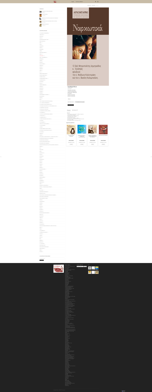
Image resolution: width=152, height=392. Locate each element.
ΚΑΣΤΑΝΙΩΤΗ (41, 156)
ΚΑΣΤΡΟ (41, 157)
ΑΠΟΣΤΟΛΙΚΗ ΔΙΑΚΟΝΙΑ (43, 52)
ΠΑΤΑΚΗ (41, 204)
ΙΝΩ (40, 148)
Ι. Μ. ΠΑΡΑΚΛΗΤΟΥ (42, 115)
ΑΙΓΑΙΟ (40, 44)
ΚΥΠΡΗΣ (41, 162)
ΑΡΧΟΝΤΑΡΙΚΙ (93, 5)
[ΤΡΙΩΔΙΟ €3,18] (151, 157)
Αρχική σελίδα (89, 5)
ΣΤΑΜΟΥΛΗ (41, 222)
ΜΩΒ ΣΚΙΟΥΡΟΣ (42, 182)
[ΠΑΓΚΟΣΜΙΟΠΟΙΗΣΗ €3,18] (1, 157)
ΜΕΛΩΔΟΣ (41, 172)
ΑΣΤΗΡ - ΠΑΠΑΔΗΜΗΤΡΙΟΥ (43, 57)
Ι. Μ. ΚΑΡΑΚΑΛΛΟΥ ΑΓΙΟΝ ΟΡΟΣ (44, 109)
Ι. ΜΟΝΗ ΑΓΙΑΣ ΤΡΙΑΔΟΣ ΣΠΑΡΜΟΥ (44, 123)
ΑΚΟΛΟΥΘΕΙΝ (41, 46)
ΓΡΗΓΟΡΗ (41, 67)
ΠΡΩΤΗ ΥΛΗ (41, 214)
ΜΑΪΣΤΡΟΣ (41, 167)
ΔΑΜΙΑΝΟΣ (41, 68)
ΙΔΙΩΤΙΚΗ (41, 135)
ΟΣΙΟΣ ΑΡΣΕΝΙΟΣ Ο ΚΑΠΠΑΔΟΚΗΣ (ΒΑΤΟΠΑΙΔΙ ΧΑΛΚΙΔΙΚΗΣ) (48, 194)
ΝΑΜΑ (40, 183)
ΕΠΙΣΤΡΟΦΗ (41, 88)
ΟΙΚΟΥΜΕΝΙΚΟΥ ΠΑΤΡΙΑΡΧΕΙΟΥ (44, 191)
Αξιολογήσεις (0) (75, 110)
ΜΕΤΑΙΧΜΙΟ (41, 175)
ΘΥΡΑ (40, 99)
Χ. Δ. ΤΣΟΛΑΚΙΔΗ (42, 243)
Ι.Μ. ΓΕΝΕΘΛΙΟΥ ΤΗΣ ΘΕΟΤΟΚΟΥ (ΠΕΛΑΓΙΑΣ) (45, 130)
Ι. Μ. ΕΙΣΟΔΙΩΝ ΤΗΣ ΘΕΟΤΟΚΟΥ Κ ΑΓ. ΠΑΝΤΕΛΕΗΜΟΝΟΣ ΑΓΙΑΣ (48, 105)
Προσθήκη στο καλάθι (80, 102)
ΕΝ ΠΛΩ (41, 83)
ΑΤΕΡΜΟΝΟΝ (41, 58)
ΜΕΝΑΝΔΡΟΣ (41, 173)
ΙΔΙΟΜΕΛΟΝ (41, 133)
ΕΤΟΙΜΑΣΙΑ (41, 91)
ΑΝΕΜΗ (41, 50)
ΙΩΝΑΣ (40, 151)
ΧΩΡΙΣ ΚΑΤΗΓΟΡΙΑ (42, 248)
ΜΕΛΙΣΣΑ (41, 170)
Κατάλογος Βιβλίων (79, 1)
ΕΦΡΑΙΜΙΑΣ (41, 92)
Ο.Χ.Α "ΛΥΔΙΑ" (41, 190)
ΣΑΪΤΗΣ (41, 219)
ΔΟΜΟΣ (40, 70)
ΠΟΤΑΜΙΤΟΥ (41, 209)
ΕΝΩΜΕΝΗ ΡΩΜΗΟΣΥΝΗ (43, 84)
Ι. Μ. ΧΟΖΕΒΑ (41, 120)
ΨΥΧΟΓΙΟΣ (41, 251)
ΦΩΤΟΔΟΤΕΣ (41, 241)
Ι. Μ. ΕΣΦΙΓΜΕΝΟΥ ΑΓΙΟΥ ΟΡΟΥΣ (44, 107)
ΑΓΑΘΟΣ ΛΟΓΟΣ (42, 34)
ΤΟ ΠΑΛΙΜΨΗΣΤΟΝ (42, 230)
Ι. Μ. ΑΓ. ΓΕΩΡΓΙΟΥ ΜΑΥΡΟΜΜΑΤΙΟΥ (44, 102)
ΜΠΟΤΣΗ (41, 178)
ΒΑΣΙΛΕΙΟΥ (41, 62)
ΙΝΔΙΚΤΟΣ (41, 146)
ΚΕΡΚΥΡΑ (41, 160)
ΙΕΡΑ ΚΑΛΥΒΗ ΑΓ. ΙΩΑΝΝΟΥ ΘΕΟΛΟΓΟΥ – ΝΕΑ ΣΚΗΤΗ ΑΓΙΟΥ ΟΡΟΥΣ (49, 136)
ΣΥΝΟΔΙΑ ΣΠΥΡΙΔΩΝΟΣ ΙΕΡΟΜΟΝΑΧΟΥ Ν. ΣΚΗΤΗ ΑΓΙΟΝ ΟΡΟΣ (48, 225)
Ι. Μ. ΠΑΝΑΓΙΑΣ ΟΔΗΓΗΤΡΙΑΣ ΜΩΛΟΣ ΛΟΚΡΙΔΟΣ (46, 114)
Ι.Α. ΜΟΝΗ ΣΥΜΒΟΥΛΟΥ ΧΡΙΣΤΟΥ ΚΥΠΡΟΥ (45, 128)
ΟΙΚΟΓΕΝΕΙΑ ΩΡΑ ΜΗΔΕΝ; (103, 135)
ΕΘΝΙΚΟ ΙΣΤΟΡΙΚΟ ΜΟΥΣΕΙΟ (43, 73)
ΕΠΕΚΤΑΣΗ (41, 86)
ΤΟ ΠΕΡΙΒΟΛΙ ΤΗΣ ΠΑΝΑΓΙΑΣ (43, 232)
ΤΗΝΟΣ (66, 374)
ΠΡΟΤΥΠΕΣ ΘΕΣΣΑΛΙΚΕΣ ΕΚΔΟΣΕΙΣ (44, 212)
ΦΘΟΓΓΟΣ (41, 237)
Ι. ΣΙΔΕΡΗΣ (41, 126)
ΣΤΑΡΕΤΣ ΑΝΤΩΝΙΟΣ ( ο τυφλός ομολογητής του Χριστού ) (93, 136)
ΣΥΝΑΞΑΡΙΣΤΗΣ (42, 224)
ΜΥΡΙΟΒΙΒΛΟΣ (41, 180)
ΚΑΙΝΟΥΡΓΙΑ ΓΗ (42, 152)
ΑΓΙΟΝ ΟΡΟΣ (41, 36)
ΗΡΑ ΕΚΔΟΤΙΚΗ (42, 96)
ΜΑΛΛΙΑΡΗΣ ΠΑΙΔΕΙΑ (42, 169)
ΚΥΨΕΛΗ (41, 164)
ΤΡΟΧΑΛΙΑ (41, 233)
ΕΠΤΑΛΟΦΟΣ (41, 89)
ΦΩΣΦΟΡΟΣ (41, 240)
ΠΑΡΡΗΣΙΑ (41, 203)
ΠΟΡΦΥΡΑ (41, 207)
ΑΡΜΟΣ (40, 54)
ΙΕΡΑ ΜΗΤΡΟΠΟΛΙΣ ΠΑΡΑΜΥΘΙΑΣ (44, 139)
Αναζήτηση (41, 260)
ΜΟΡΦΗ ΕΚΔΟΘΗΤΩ (42, 177)
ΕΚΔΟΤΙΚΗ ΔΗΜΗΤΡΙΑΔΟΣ (43, 75)
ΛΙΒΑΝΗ (41, 165)
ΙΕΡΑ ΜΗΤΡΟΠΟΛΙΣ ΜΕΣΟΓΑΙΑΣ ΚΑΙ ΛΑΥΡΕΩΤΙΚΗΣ (46, 138)
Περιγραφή (68, 110)
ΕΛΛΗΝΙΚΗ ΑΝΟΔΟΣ (42, 76)
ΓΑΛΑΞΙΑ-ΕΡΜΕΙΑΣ (42, 63)
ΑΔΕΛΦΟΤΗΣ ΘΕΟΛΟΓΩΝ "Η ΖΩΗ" (44, 39)
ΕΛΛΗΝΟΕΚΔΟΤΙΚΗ (42, 80)
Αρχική (72, 1)
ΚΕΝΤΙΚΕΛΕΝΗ (42, 159)
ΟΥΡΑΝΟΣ (41, 199)
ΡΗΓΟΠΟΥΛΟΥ (41, 216)
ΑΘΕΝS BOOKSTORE (42, 41)
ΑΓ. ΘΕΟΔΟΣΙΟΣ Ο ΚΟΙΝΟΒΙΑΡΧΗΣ (44, 33)
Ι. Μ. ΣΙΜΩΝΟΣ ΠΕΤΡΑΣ (43, 117)
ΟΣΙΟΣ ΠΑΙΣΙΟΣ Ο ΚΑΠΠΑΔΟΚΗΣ (44, 196)
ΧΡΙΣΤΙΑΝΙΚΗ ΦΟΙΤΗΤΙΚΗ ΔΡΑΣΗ (44, 246)
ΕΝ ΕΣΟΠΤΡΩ (41, 81)
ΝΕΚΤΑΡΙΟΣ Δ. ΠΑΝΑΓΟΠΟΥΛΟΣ (44, 185)
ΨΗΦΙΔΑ (41, 250)
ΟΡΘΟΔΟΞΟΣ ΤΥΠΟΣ (42, 193)
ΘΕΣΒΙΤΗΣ (41, 97)
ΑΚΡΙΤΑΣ (41, 47)
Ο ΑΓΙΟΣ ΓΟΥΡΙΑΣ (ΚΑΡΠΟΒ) (71, 136)
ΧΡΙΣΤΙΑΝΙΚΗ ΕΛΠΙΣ (42, 245)
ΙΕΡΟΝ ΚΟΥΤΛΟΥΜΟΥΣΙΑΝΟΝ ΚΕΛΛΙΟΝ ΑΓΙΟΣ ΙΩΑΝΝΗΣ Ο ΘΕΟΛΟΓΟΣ (49, 144)
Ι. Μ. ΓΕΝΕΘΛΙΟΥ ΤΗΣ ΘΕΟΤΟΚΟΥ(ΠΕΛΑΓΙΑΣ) (45, 104)
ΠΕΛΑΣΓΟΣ (41, 206)
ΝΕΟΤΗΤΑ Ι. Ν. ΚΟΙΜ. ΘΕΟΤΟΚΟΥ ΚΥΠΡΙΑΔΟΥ (46, 186)
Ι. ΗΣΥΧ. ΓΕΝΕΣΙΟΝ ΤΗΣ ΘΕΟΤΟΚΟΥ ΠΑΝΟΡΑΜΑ (46, 101)
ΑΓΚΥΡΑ (41, 37)
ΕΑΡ (40, 71)
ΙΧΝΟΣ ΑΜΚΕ (41, 149)
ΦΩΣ (40, 238)
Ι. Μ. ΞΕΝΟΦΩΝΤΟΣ (42, 112)
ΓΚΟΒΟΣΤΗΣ (41, 65)
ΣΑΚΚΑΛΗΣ (41, 220)
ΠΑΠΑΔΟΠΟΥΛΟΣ (42, 201)
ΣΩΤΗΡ (40, 227)
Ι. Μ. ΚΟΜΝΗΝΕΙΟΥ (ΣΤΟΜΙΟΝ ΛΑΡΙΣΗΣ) (45, 110)
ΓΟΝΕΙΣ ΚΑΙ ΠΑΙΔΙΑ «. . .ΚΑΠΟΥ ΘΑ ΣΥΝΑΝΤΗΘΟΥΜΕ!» (82, 136)
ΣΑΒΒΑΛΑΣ (41, 217)
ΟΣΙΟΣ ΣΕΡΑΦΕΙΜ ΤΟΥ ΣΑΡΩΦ (43, 198)
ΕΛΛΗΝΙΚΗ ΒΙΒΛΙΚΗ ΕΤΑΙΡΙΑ (43, 78)
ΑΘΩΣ (40, 42)
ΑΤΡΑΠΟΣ (41, 60)
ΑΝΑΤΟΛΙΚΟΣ (41, 49)
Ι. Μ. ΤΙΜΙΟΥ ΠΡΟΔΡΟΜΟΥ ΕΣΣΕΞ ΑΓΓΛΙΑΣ (45, 118)
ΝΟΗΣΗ (40, 188)
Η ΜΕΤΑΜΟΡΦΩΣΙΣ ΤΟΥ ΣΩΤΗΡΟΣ (44, 94)
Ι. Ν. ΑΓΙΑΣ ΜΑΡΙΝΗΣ (42, 125)
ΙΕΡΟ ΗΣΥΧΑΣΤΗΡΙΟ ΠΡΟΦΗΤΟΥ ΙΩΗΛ (45, 141)
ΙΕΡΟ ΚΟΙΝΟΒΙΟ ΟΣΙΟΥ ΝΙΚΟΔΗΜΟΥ (44, 143)
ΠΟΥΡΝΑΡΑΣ (41, 211)
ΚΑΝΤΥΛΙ (41, 154)
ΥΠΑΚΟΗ (41, 235)
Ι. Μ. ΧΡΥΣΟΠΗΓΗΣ (42, 122)
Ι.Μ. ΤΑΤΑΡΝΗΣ (41, 131)
